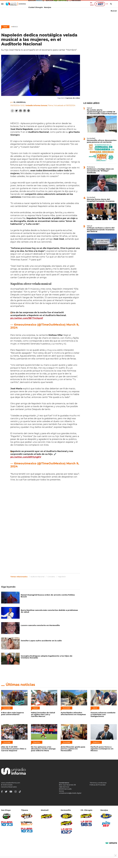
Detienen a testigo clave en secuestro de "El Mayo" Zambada (100, 171)
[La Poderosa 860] (26, 823)
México (14, 26)
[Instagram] (16, 791)
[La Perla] (106, 824)
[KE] (106, 815)
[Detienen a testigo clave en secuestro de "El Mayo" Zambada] (102, 183)
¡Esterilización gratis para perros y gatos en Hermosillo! (73, 749)
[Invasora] (7, 816)
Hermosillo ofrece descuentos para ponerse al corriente (102, 141)
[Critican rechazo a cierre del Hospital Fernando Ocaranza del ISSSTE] (102, 242)
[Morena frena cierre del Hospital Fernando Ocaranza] (102, 211)
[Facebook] (20, 111)
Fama (5, 26)
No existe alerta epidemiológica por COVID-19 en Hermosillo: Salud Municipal (102, 112)
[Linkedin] (24, 111)
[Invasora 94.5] (26, 816)
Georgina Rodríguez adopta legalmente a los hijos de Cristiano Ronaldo (46, 657)
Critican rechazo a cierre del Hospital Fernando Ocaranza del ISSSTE (100, 230)
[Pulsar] (7, 823)
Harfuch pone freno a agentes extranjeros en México (102, 749)
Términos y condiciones (98, 783)
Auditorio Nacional (37, 577)
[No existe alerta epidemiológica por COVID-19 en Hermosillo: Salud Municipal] (102, 124)
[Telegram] (29, 111)
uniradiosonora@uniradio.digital (70, 793)
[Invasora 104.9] (46, 816)
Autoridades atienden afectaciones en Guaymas (73, 713)
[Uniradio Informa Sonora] (16, 4)
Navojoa (47, 7)
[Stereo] (66, 815)
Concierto (51, 577)
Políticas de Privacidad (97, 785)
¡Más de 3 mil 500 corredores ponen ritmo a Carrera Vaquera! (13, 749)
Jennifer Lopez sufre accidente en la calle (41, 641)
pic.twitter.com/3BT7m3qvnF (26, 318)
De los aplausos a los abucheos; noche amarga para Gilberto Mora (43, 749)
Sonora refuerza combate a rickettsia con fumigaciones (103, 714)
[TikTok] (20, 791)
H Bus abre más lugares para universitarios (12, 713)
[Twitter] (16, 111)
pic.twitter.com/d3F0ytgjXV (25, 457)
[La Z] (66, 831)
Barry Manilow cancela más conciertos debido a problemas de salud (49, 611)
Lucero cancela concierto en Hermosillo (40, 625)
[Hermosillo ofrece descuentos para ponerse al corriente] (102, 152)
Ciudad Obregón (35, 7)
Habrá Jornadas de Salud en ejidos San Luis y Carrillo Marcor (43, 714)
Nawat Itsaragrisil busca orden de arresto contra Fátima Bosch (48, 596)
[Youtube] (11, 791)
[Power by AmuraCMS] (111, 843)
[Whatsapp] (12, 111)
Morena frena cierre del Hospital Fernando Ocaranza (100, 200)
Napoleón (62, 577)
